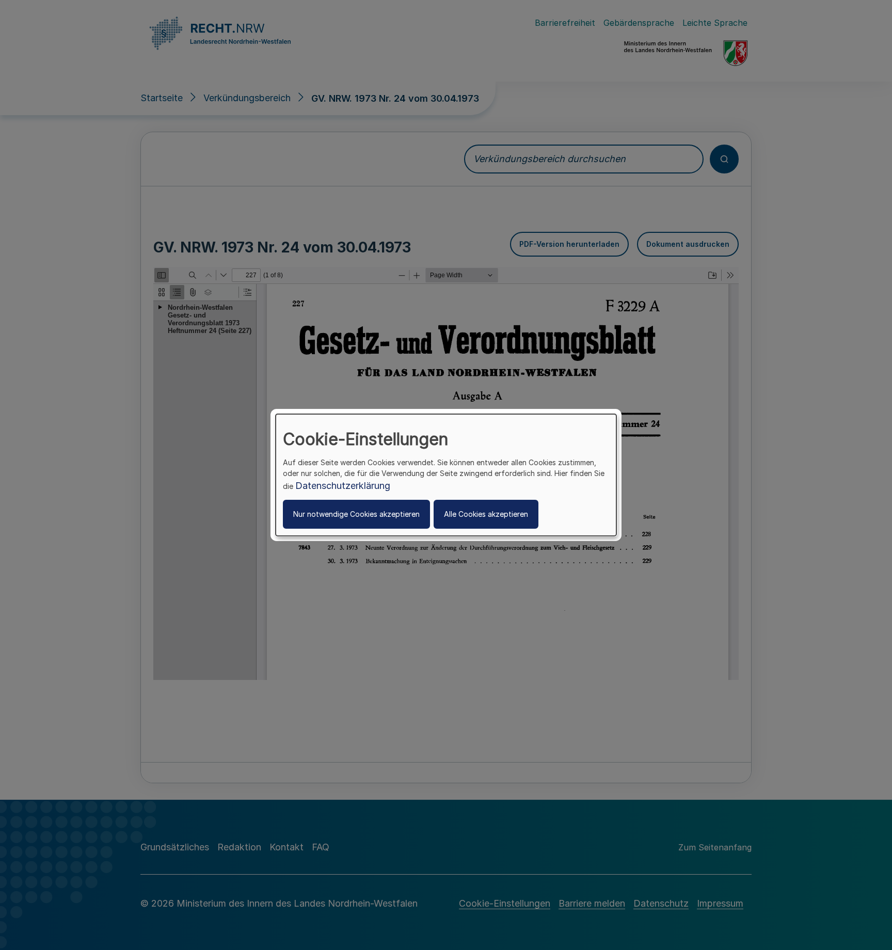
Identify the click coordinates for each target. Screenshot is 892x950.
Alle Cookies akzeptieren (486, 514)
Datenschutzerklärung (342, 485)
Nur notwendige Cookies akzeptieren (356, 514)
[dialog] (446, 475)
